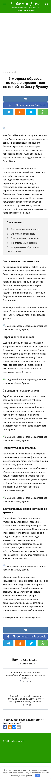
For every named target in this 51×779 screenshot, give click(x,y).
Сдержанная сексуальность (25, 238)
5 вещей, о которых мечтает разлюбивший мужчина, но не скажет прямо (25, 675)
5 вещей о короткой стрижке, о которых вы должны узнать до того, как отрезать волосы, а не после (25, 699)
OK (38, 776)
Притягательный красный (24, 243)
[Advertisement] (25, 40)
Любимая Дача (25, 3)
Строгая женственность (23, 234)
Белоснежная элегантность (25, 229)
